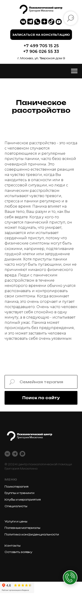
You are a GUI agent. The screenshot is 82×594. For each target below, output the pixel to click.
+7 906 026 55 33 (41, 51)
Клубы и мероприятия (23, 499)
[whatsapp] (22, 454)
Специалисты (16, 506)
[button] (41, 34)
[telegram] (15, 454)
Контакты (12, 545)
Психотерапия (16, 486)
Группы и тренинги (19, 493)
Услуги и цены (16, 521)
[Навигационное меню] (74, 71)
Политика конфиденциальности (32, 534)
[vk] (7, 454)
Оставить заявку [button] (18, 552)
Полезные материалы (22, 528)
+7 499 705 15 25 (41, 45)
